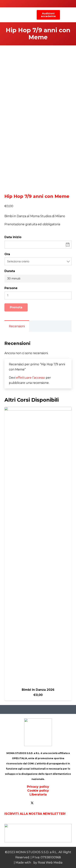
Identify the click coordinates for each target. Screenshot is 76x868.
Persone (11, 288)
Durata (9, 271)
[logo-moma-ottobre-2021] (28, 14)
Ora (7, 254)
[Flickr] (47, 803)
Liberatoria (38, 794)
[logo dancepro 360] (38, 833)
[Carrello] (71, 14)
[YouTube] (39, 803)
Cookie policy (38, 790)
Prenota (16, 307)
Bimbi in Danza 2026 (38, 689)
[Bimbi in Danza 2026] (38, 546)
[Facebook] (24, 803)
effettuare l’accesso (30, 377)
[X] (32, 803)
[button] (63, 14)
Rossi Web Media (50, 862)
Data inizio (12, 237)
